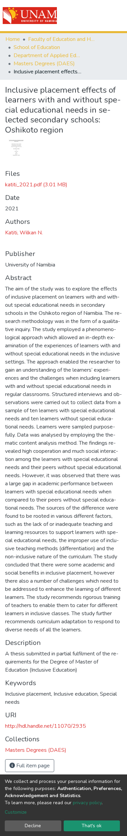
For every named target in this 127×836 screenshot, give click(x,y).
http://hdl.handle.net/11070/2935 (45, 726)
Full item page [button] (32, 765)
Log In (97, 15)
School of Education (37, 47)
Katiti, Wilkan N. (24, 232)
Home (12, 39)
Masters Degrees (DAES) (44, 63)
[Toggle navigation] (117, 15)
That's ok (92, 825)
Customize (16, 812)
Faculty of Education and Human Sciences (62, 39)
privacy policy (87, 802)
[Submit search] (83, 15)
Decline (33, 825)
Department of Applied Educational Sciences (47, 55)
